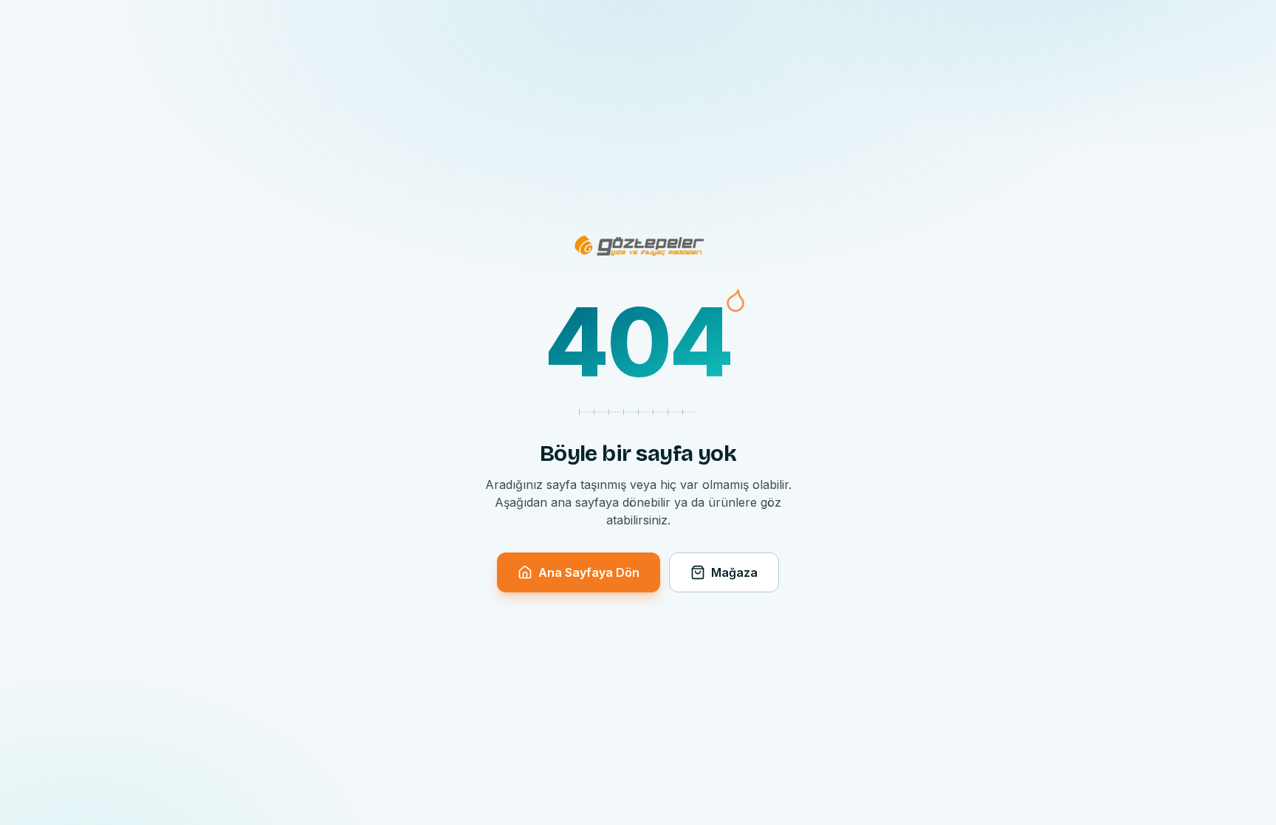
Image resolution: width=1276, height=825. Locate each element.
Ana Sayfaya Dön (588, 572)
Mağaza (734, 572)
